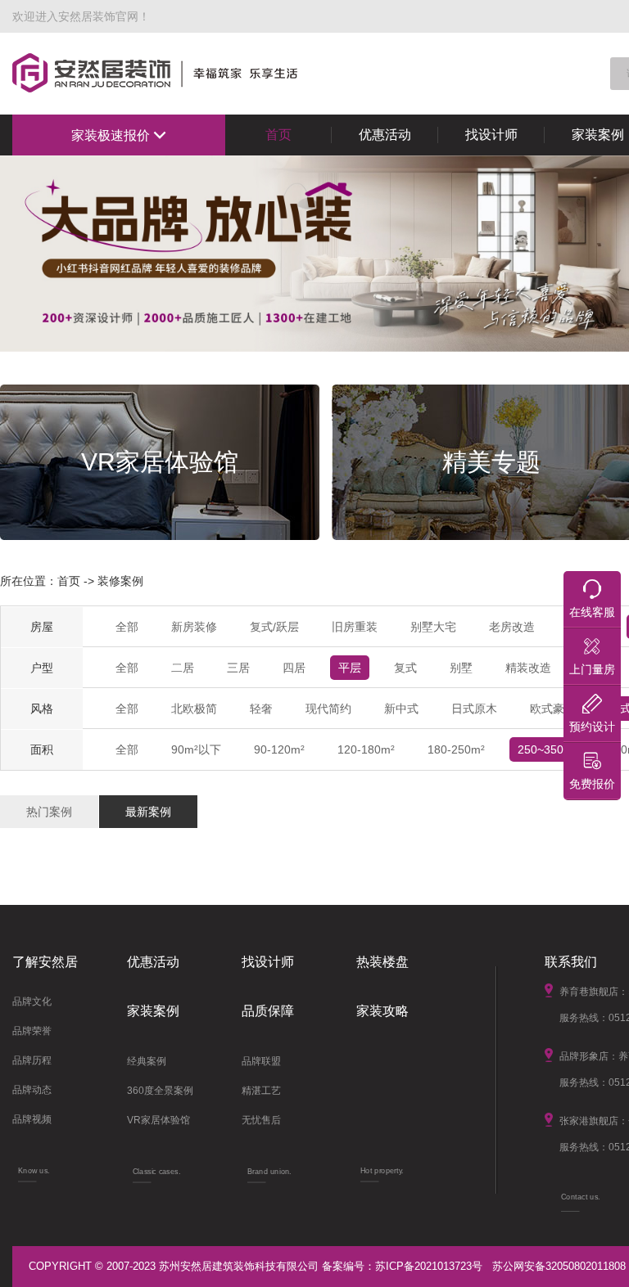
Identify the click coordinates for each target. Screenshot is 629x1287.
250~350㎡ (546, 749)
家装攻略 (382, 1011)
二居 (182, 667)
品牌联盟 (261, 1061)
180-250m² (456, 749)
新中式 (401, 708)
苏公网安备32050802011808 (559, 1266)
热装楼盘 (382, 962)
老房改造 (512, 626)
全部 (126, 626)
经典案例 (146, 1061)
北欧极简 (194, 708)
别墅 (461, 667)
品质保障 (268, 1011)
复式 (405, 667)
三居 (238, 667)
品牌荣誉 (32, 1031)
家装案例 (153, 1011)
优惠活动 (385, 135)
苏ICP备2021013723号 (428, 1266)
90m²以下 (196, 749)
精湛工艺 (261, 1090)
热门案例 (49, 811)
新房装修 (194, 626)
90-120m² (279, 749)
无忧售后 (261, 1120)
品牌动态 (32, 1090)
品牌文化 (32, 1001)
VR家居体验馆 (158, 1120)
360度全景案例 (160, 1090)
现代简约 (328, 708)
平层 (349, 667)
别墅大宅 (433, 626)
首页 (278, 135)
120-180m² (366, 749)
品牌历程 (32, 1060)
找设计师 (491, 135)
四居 (294, 667)
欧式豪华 (553, 708)
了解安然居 (45, 962)
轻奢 (261, 708)
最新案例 (148, 811)
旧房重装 (355, 626)
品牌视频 (32, 1119)
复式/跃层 (274, 626)
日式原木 (474, 708)
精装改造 (528, 667)
